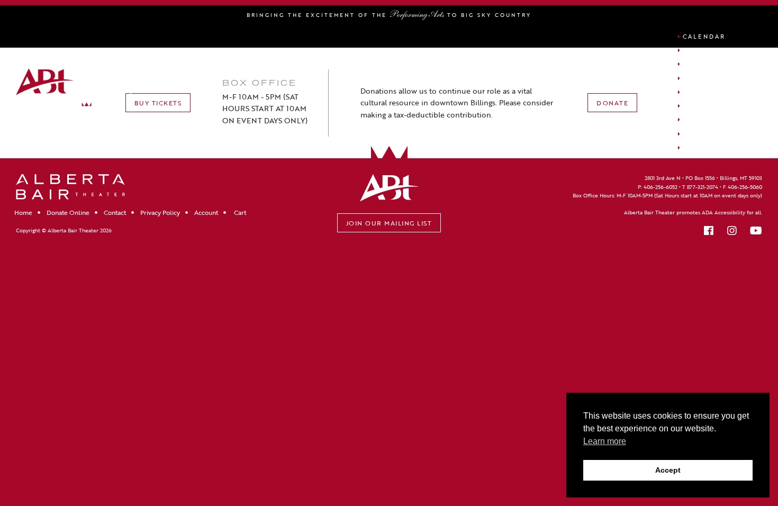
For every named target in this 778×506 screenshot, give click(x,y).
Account (702, 105)
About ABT (707, 63)
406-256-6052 (660, 187)
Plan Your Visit (720, 78)
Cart (693, 119)
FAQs (693, 147)
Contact (115, 212)
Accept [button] (668, 470)
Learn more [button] (604, 441)
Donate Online (68, 212)
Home (23, 212)
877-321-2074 (702, 187)
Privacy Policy (160, 212)
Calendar (704, 36)
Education (706, 133)
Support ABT (712, 50)
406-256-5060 (745, 187)
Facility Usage (716, 91)
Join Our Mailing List (389, 223)
